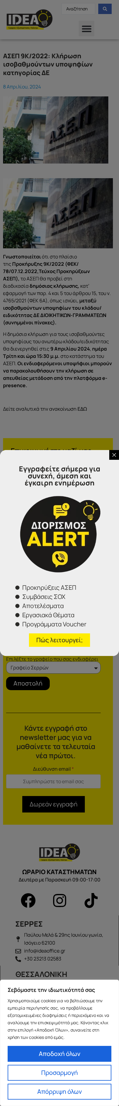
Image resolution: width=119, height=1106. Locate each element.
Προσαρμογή (59, 1072)
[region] (59, 1043)
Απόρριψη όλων (59, 1091)
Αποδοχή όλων (59, 1054)
